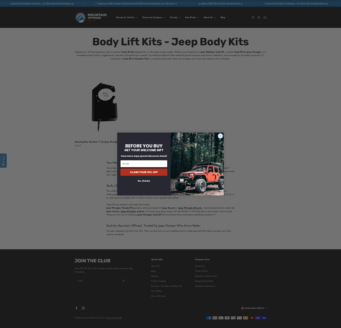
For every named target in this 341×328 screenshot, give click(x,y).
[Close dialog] (220, 136)
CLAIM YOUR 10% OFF (144, 172)
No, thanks (144, 180)
